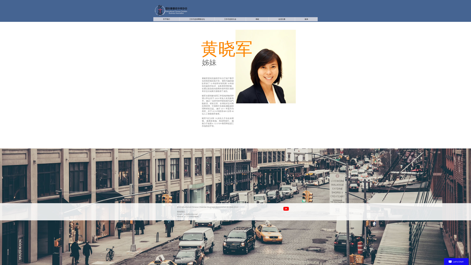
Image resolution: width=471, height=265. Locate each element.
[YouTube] (286, 209)
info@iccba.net (191, 214)
